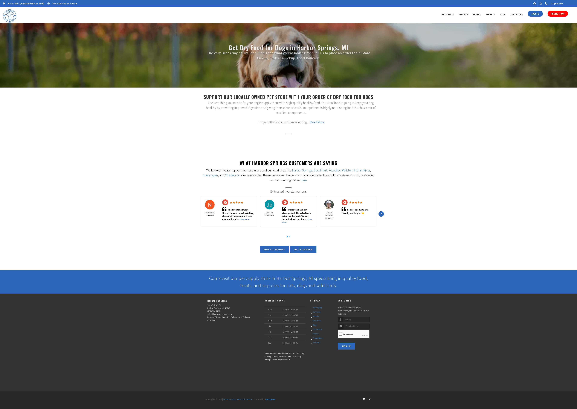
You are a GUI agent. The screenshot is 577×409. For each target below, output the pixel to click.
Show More (244, 219)
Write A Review (303, 249)
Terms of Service (244, 399)
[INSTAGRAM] (541, 3)
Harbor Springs (302, 170)
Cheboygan (210, 175)
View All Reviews (274, 249)
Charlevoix (232, 175)
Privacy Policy (229, 399)
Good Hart (320, 170)
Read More (317, 122)
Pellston (347, 170)
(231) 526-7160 (213, 311)
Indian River (362, 170)
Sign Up (346, 346)
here (304, 180)
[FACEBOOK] (534, 3)
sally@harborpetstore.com (219, 314)
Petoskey (335, 170)
